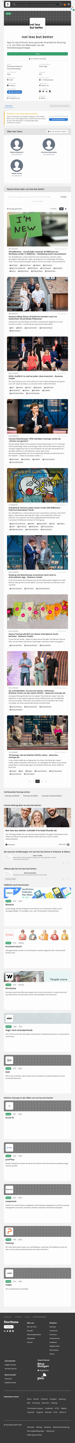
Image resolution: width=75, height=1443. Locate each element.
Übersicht (8, 106)
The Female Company (35, 1408)
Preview (63, 197)
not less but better (32, 328)
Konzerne (53, 1334)
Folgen (37, 54)
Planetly (20, 387)
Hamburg (62, 1399)
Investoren (54, 1331)
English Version (10, 1365)
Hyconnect (38, 387)
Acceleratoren (55, 1338)
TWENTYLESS (49, 387)
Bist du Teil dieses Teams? (58, 131)
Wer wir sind (31, 1327)
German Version (11, 1369)
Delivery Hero (34, 526)
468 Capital (14, 265)
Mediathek (31, 1338)
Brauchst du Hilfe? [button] (37, 201)
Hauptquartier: (43, 83)
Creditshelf (49, 1408)
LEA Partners (48, 265)
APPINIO (32, 524)
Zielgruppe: (42, 72)
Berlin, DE (45, 85)
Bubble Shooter (10, 1383)
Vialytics (64, 1408)
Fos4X (13, 526)
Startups (27, 1317)
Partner (30, 1342)
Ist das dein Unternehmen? (61, 106)
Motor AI (62, 1412)
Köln (28, 1403)
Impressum (50, 1431)
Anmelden (9, 1327)
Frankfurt (44, 1399)
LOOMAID (47, 390)
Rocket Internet (26, 265)
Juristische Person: (12, 96)
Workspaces (54, 1350)
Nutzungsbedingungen (35, 1431)
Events (52, 1354)
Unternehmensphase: (45, 64)
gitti (12, 387)
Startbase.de (8, 1317)
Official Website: (11, 89)
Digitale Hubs (54, 1346)
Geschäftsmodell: (12, 72)
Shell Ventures (34, 268)
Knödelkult (37, 390)
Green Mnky (26, 459)
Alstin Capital (15, 459)
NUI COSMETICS (15, 390)
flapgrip (29, 771)
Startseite (30, 1427)
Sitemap (39, 1427)
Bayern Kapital (43, 524)
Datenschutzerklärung (61, 1427)
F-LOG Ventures (46, 268)
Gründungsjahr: (11, 78)
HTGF (57, 1408)
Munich (36, 1399)
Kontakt (30, 1331)
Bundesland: (42, 96)
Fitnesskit (8, 1379)
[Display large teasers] (61, 208)
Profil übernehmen (58, 119)
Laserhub (30, 1412)
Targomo (39, 1412)
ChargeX (13, 771)
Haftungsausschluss (34, 1435)
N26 (12, 328)
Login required (15, 92)
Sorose (29, 387)
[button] (64, 4)
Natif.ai (13, 271)
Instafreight (58, 268)
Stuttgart (53, 1399)
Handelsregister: (11, 83)
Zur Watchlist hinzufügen (38, 59)
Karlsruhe (45, 1403)
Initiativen (53, 1342)
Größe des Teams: (44, 78)
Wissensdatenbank (34, 1334)
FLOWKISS (37, 459)
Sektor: (9, 64)
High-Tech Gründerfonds (18, 268)
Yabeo (53, 524)
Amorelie (48, 1412)
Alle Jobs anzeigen (11, 879)
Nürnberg (36, 1403)
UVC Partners (22, 526)
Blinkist (20, 328)
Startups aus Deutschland (52, 796)
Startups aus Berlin (12, 796)
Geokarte (47, 1427)
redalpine (37, 265)
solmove (26, 390)
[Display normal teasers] (65, 208)
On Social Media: (43, 89)
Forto (55, 1412)
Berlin (43, 98)
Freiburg (54, 1403)
